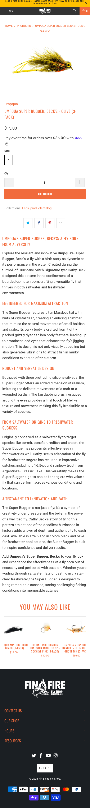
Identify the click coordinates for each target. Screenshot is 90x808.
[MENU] (2, 11)
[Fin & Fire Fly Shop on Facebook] (41, 756)
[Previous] (6, 640)
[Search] (74, 11)
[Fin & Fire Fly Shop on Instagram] (56, 756)
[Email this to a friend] (60, 223)
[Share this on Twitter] (27, 223)
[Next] (84, 640)
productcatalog (40, 208)
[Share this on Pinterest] (49, 223)
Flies (25, 208)
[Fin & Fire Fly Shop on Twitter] (34, 756)
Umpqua (11, 104)
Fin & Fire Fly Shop (49, 778)
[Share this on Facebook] (38, 223)
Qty (6, 173)
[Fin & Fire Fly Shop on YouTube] (48, 756)
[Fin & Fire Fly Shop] (45, 11)
